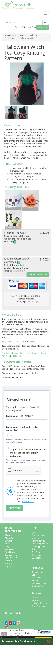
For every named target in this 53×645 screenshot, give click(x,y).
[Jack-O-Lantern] (30, 200)
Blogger (14, 353)
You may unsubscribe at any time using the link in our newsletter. (25, 461)
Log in (8, 566)
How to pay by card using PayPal (40, 542)
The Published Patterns (13, 377)
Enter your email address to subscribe (22, 428)
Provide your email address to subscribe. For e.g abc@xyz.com (26, 440)
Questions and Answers (38, 536)
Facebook (16, 355)
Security (8, 560)
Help (34, 532)
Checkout (42, 27)
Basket (18, 27)
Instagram (34, 353)
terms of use (28, 501)
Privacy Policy (11, 557)
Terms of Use (11, 555)
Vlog (7, 546)
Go (45, 22)
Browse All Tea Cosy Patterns (18, 641)
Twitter (5, 353)
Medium (35, 597)
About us (9, 535)
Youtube (6, 355)
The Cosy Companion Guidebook (37, 555)
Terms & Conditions (10, 550)
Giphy (43, 353)
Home (22, 35)
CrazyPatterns (38, 606)
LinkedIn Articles (39, 603)
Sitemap (9, 563)
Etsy (4, 341)
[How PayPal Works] (27, 284)
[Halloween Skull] (13, 200)
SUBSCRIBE (15, 508)
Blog (7, 543)
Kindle (11, 341)
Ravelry (31, 341)
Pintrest (23, 353)
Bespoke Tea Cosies (38, 573)
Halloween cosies (39, 583)
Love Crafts (21, 341)
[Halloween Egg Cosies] (13, 220)
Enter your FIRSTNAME (19, 416)
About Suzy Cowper (10, 539)
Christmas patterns (36, 579)
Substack (36, 600)
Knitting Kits (37, 586)
